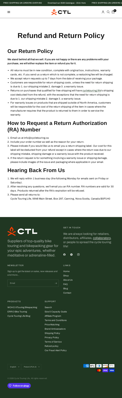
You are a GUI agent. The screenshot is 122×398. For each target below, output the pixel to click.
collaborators (102, 238)
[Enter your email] (56, 283)
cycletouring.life (91, 90)
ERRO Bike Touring (17, 311)
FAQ (65, 284)
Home (66, 271)
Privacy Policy (52, 337)
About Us (68, 280)
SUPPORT (50, 302)
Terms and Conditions (56, 320)
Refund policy (51, 346)
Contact (67, 293)
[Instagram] (80, 254)
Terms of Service (53, 342)
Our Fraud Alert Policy (56, 350)
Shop (66, 275)
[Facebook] (66, 254)
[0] (113, 12)
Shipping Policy (52, 333)
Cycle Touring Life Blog (18, 316)
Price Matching (52, 324)
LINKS (66, 265)
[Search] (108, 12)
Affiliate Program (53, 316)
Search (48, 307)
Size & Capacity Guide (56, 311)
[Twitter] (73, 254)
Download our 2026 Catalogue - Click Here (65, 3)
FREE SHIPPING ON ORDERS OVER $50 (21, 3)
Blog (65, 288)
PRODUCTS (14, 302)
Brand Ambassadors (55, 329)
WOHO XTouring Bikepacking (22, 307)
